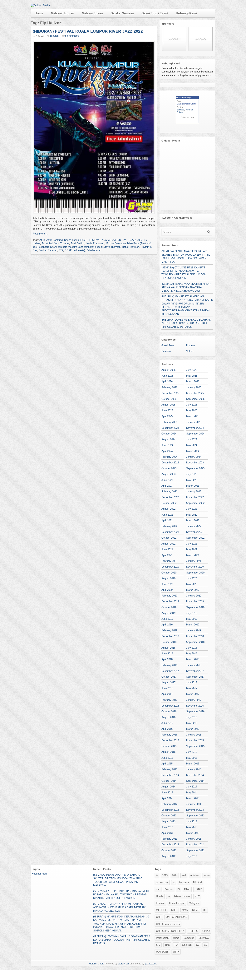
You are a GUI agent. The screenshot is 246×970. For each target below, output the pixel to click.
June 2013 (167, 827)
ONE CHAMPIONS (176, 917)
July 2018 (191, 647)
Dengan (169, 889)
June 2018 (167, 653)
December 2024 (170, 427)
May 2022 (191, 514)
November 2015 (195, 740)
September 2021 (195, 537)
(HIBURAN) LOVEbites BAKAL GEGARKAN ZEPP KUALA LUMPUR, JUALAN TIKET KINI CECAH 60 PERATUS (186, 323)
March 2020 (192, 589)
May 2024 (191, 445)
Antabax (194, 875)
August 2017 (168, 682)
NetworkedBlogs (184, 97)
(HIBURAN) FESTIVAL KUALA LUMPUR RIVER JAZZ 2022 (88, 31)
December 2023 (170, 462)
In (169, 896)
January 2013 (193, 838)
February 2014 (169, 804)
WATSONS (162, 951)
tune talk (187, 944)
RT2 (61, 250)
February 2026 (169, 387)
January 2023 (193, 491)
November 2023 (195, 462)
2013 (165, 875)
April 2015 (167, 763)
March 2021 (192, 555)
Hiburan (54, 36)
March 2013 (192, 833)
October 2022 (168, 503)
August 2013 (168, 821)
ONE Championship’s (168, 924)
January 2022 (193, 526)
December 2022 (170, 497)
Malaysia (194, 903)
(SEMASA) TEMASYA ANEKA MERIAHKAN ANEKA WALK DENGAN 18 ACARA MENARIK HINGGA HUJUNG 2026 (186, 287)
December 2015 (170, 740)
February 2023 (169, 491)
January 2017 (193, 699)
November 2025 (195, 393)
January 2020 (193, 595)
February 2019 (169, 630)
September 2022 (195, 503)
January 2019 (193, 630)
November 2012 (195, 844)
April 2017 (167, 694)
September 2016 (195, 711)
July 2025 (191, 404)
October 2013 (168, 815)
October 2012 (168, 850)
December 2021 (170, 532)
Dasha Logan (71, 240)
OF (204, 910)
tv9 (205, 944)
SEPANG (204, 937)
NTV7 (195, 910)
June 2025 (167, 410)
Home (39, 13)
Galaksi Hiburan (62, 13)
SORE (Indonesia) (75, 250)
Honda (159, 896)
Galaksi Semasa (122, 13)
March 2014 (192, 798)
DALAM (197, 882)
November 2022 (195, 497)
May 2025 (191, 410)
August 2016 (168, 717)
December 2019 (170, 601)
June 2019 (167, 618)
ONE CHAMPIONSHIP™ (170, 931)
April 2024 (167, 451)
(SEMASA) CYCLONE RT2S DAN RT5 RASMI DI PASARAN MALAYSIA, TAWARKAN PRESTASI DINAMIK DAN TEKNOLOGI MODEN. (121, 894)
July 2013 (191, 821)
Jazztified (47, 243)
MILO (174, 910)
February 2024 (169, 456)
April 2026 (167, 381)
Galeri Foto (167, 345)
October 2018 (168, 642)
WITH (176, 951)
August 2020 (168, 578)
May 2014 (191, 792)
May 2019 (191, 618)
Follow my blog (187, 117)
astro (206, 875)
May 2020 (191, 584)
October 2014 (168, 780)
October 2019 (168, 607)
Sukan (180, 112)
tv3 (197, 944)
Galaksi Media (96, 963)
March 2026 (192, 381)
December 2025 (170, 393)
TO (176, 944)
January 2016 (193, 734)
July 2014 (191, 786)
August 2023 (168, 474)
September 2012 (195, 850)
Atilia (42, 240)
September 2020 (195, 572)
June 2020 (167, 584)
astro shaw (162, 882)
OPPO (206, 931)
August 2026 (168, 370)
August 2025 (168, 404)
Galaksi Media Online (186, 104)
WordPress (123, 963)
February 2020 (169, 595)
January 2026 (193, 387)
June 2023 (167, 480)
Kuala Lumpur (176, 903)
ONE (158, 917)
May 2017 (191, 688)
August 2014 (168, 786)
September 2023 (195, 468)
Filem (187, 889)
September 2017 (195, 676)
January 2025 (193, 422)
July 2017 (191, 682)
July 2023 (191, 474)
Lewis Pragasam (95, 243)
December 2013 (170, 809)
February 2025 (169, 422)
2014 (174, 875)
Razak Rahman (130, 246)
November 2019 (195, 601)
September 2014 (195, 780)
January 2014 (193, 804)
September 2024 (195, 433)
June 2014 (167, 792)
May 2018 (191, 653)
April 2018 (167, 659)
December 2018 (170, 636)
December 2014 (170, 775)
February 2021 (169, 560)
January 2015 (193, 769)
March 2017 (192, 694)
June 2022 (167, 514)
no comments (72, 36)
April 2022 (167, 520)
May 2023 (191, 480)
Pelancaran (162, 937)
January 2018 (193, 665)
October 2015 (168, 746)
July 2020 (191, 578)
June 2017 (167, 688)
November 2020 (195, 566)
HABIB (198, 889)
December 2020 (170, 566)
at (174, 882)
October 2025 (168, 398)
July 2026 (191, 370)
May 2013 (191, 827)
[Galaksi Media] (40, 5)
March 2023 (192, 485)
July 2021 (191, 543)
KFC (197, 896)
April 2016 (167, 728)
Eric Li (83, 240)
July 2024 (191, 439)
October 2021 (168, 537)
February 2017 (169, 699)
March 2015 (192, 763)
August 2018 (168, 647)
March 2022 (192, 520)
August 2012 (168, 856)
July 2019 (191, 613)
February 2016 (169, 734)
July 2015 (191, 751)
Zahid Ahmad (93, 250)
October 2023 (168, 468)
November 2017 (195, 671)
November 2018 (195, 636)
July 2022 (191, 508)
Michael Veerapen (116, 243)
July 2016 (191, 717)
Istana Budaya (182, 896)
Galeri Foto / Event (154, 13)
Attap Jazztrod (54, 240)
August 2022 (168, 508)
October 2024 (168, 433)
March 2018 (192, 659)
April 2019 (167, 624)
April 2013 (167, 833)
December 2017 (170, 671)
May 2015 (191, 757)
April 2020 (167, 589)
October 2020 (168, 572)
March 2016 (192, 728)
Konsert (160, 903)
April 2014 (167, 798)
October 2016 (168, 711)
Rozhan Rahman (48, 250)
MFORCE (161, 910)
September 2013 (195, 815)
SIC (158, 944)
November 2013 (195, 809)
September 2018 (195, 642)
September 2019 (195, 607)
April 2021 (167, 555)
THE (167, 944)
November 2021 (195, 532)
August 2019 (168, 613)
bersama (184, 882)
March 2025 (192, 416)
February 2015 (169, 769)
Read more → (40, 233)
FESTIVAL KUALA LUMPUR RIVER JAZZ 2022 (115, 240)
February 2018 (169, 665)
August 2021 (168, 543)
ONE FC (193, 931)
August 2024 (168, 439)
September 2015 (195, 746)
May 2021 (191, 549)
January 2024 (193, 456)
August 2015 (168, 751)
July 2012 (191, 856)
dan (158, 889)
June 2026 (167, 375)
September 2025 (195, 398)
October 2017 (168, 676)
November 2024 (195, 427)
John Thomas (61, 243)
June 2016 (167, 723)
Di (178, 889)
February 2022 (169, 526)
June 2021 (167, 549)
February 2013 (169, 838)
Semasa (180, 110)
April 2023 (167, 485)
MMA (185, 910)
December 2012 (170, 844)
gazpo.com (150, 963)
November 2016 (195, 705)
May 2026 (191, 375)
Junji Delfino (77, 243)
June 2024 (167, 445)
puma (176, 937)
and (184, 875)
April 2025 (167, 416)
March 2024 (192, 451)
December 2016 (170, 705)
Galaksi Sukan (92, 13)
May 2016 (191, 723)
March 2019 (192, 624)
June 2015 (167, 757)
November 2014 (195, 775)
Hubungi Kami (186, 13)
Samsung (189, 937)
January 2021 (193, 560)
